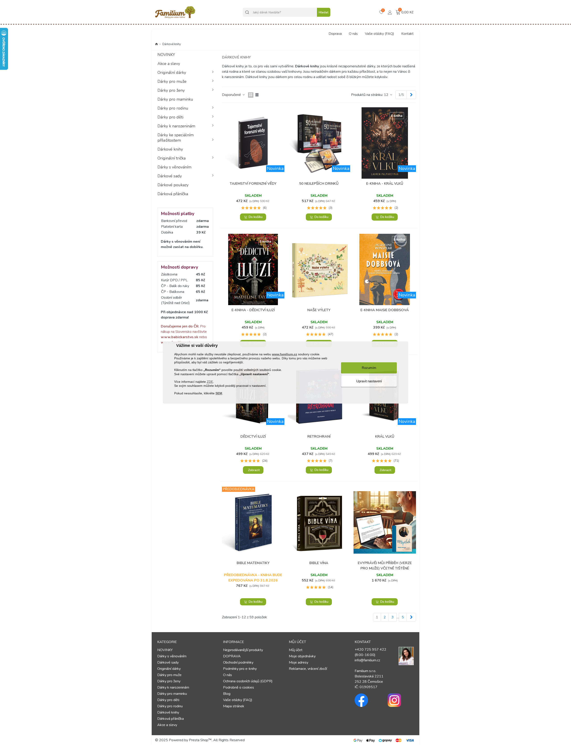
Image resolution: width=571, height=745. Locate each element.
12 (386, 94)
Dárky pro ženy (171, 90)
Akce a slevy (168, 63)
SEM (218, 393)
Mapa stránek (233, 706)
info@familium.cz (367, 660)
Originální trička (171, 158)
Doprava (335, 33)
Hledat (323, 12)
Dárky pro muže (171, 81)
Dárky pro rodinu (172, 108)
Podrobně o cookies (238, 687)
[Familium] (175, 12)
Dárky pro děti (170, 117)
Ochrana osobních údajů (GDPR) (248, 681)
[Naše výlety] (319, 269)
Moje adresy (298, 662)
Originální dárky (171, 72)
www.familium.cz (284, 354)
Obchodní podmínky (238, 662)
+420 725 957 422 (370, 649)
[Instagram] (401, 700)
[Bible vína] (319, 522)
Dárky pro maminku (175, 99)
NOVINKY (166, 54)
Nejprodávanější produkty (243, 650)
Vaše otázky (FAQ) (379, 33)
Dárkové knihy (170, 149)
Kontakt (407, 33)
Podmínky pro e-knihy (240, 668)
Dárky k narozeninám (176, 126)
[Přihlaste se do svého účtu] (390, 12)
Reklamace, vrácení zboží (308, 668)
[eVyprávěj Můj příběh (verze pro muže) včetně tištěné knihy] (385, 522)
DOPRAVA (232, 656)
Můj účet (295, 650)
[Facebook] (368, 700)
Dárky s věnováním (174, 167)
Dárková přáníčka (172, 194)
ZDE (210, 381)
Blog (226, 693)
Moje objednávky (302, 656)
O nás (353, 33)
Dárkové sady (169, 176)
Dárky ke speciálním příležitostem (175, 137)
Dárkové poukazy (172, 185)
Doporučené (232, 94)
